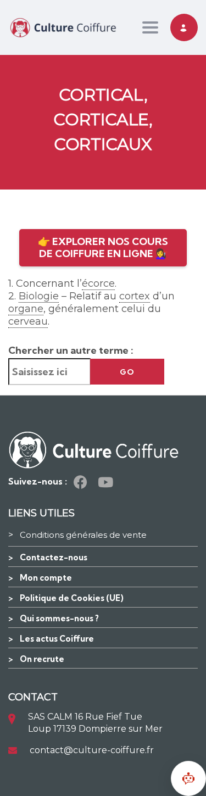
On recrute (42, 659)
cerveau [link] (28, 321)
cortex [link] (134, 296)
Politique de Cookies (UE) (72, 598)
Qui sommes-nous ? (59, 618)
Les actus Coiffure (57, 638)
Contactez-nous (53, 557)
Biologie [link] (39, 296)
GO (127, 372)
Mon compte (46, 577)
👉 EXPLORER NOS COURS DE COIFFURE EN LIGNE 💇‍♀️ (103, 247)
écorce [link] (98, 283)
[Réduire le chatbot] (188, 778)
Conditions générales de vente (83, 535)
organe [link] (25, 309)
